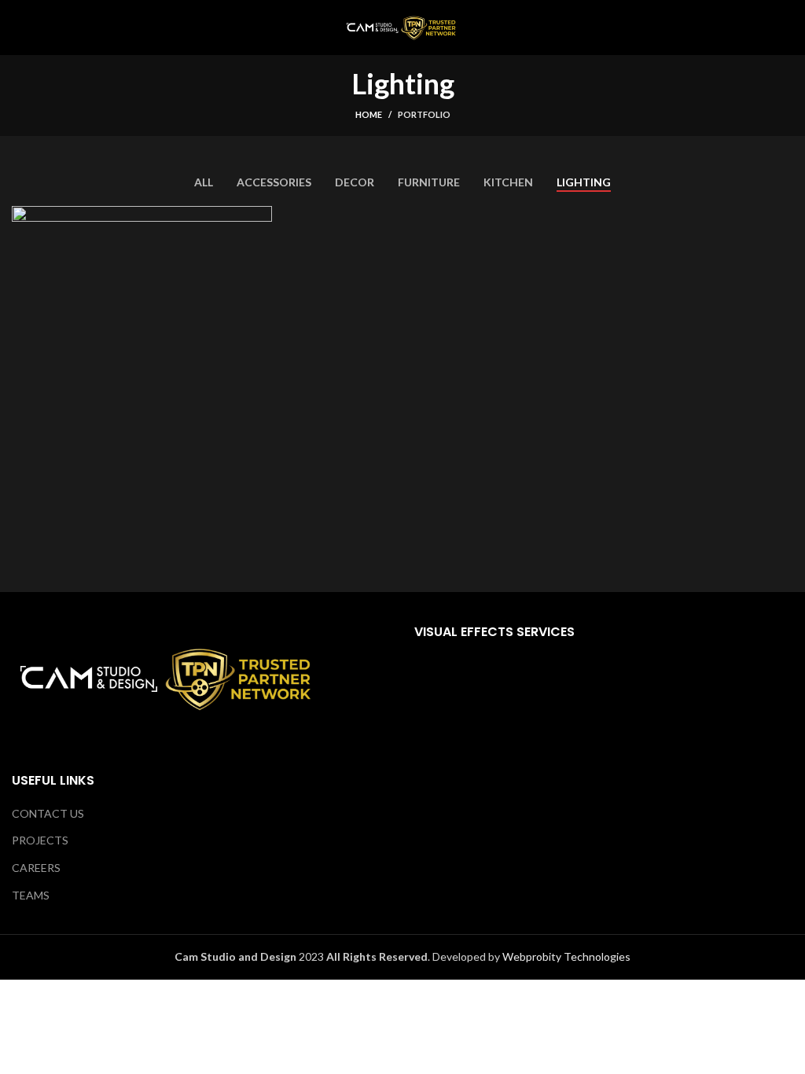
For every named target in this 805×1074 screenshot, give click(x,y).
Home (368, 114)
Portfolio (424, 114)
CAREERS (36, 867)
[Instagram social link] (604, 801)
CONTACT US (48, 813)
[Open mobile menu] (18, 27)
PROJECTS (40, 840)
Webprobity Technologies (566, 956)
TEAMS (31, 895)
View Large (260, 218)
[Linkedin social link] (627, 801)
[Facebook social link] (581, 801)
